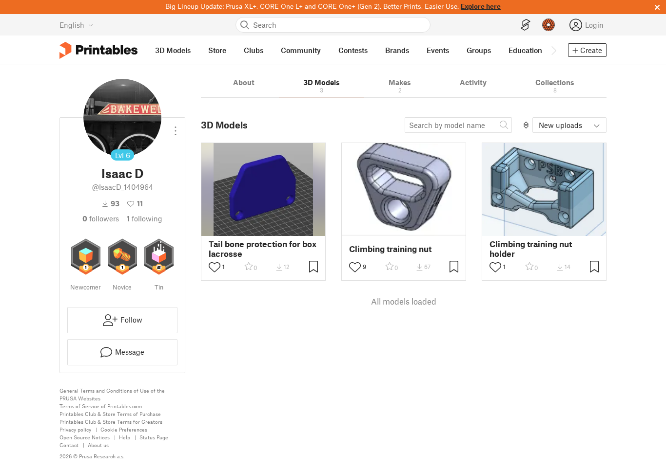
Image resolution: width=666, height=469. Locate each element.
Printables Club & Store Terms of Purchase (110, 414)
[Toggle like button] (214, 267)
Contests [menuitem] (353, 50)
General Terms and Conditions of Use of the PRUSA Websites (112, 394)
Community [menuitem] (301, 50)
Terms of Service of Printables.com (100, 406)
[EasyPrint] (525, 25)
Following (144, 218)
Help (124, 437)
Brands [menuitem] (397, 50)
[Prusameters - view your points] (548, 24)
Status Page (153, 437)
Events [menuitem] (438, 50)
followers (100, 218)
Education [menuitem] (525, 50)
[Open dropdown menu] (175, 127)
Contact (68, 445)
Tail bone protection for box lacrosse (262, 248)
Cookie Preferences (123, 429)
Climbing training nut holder (531, 248)
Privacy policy (75, 429)
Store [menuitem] (217, 50)
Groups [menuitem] (479, 50)
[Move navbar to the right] (553, 50)
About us (98, 445)
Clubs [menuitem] (253, 50)
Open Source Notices (84, 437)
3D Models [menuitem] (173, 50)
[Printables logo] (98, 50)
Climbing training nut (390, 248)
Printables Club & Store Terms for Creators (110, 421)
